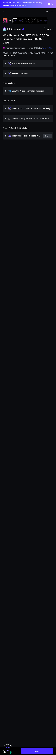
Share (47, 136)
